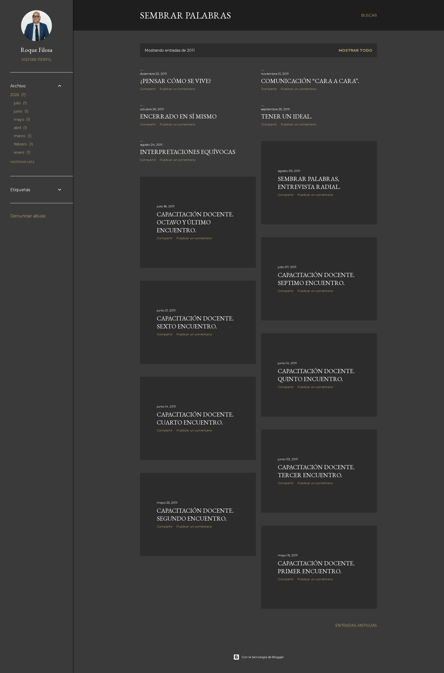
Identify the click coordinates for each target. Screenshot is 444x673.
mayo (21, 119)
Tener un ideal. (286, 116)
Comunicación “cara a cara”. (310, 81)
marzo (22, 136)
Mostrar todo (355, 50)
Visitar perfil (37, 59)
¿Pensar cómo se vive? (175, 81)
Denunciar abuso (28, 216)
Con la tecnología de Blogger (263, 657)
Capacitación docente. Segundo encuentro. (195, 514)
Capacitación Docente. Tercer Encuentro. (316, 471)
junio (20, 111)
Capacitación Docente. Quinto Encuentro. (316, 375)
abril (20, 127)
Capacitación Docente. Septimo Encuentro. (316, 279)
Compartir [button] (148, 89)
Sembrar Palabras (185, 15)
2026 (17, 95)
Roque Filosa (36, 50)
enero (21, 152)
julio (20, 103)
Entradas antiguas (356, 625)
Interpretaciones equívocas (187, 152)
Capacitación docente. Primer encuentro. (316, 567)
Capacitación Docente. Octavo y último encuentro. (195, 222)
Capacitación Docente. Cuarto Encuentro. (195, 418)
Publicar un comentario (177, 89)
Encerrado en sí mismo (178, 116)
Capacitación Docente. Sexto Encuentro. (195, 322)
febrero (23, 144)
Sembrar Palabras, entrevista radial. (309, 183)
